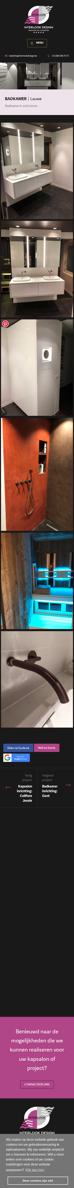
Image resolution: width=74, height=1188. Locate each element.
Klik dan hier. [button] (34, 1170)
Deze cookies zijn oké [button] (38, 1180)
